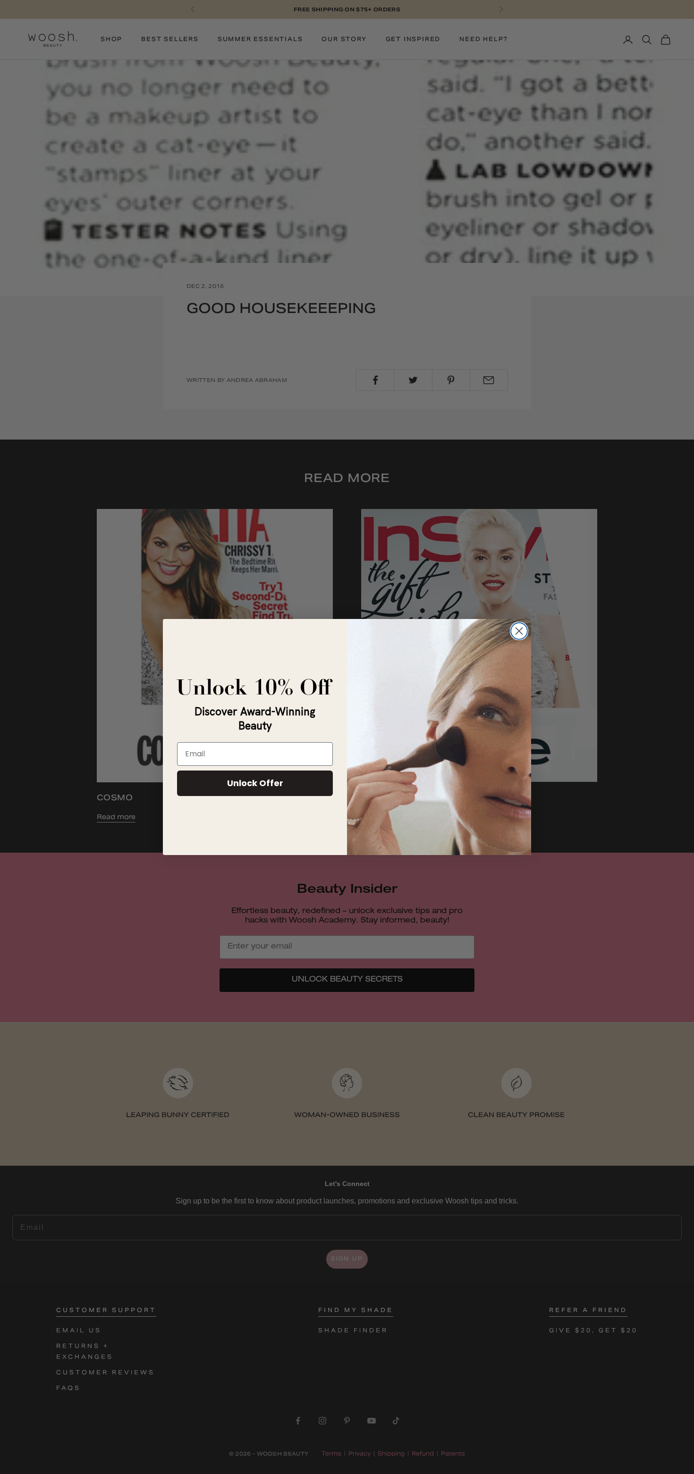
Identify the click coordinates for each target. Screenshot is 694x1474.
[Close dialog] (519, 631)
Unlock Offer (255, 783)
